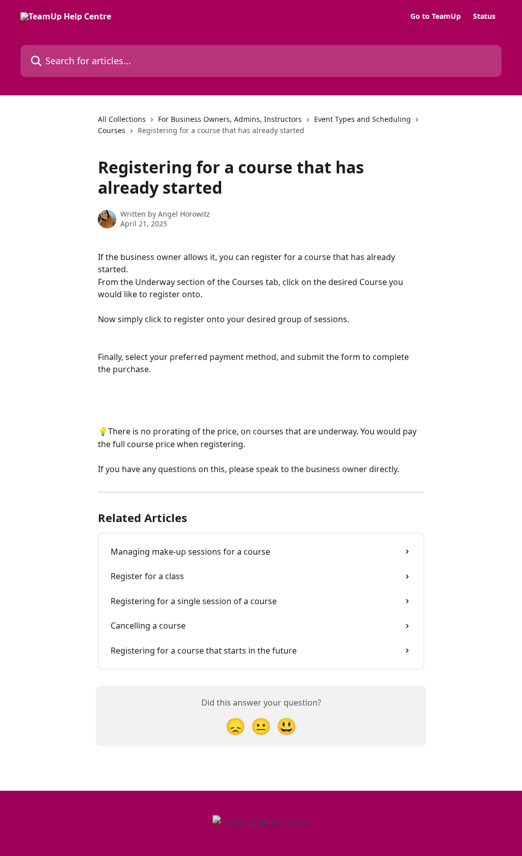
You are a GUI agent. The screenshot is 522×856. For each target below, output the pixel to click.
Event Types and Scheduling (362, 119)
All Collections (122, 119)
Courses (111, 130)
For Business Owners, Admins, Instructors (230, 119)
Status (484, 16)
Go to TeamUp (435, 16)
